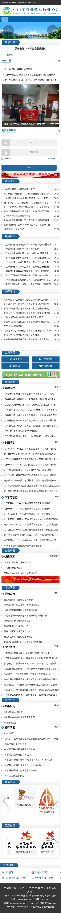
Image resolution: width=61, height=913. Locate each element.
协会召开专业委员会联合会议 (32, 216)
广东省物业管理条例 (32, 326)
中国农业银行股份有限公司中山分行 (20, 573)
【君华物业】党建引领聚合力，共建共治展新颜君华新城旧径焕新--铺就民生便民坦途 (32, 258)
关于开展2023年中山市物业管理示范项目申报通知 (27, 508)
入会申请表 (9, 733)
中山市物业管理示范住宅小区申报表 (20, 770)
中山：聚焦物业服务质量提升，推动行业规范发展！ (32, 211)
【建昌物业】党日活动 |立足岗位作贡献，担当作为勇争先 (30, 410)
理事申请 (48, 359)
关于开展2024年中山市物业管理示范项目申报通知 (27, 503)
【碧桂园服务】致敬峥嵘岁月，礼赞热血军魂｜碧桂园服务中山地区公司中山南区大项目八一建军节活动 (32, 280)
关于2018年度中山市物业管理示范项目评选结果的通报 (29, 535)
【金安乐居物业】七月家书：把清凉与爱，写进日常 (32, 284)
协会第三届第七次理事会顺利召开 (32, 189)
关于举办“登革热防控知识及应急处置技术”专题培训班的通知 (31, 486)
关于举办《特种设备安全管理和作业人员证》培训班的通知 (31, 459)
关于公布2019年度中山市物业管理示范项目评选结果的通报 (31, 530)
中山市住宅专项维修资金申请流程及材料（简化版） (32, 313)
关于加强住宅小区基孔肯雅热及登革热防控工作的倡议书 (30, 80)
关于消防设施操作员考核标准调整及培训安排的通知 (27, 470)
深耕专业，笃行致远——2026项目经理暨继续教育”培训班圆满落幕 (32, 194)
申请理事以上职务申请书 (15, 744)
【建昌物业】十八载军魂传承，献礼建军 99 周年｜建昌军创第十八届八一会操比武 (32, 262)
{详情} (10, 55)
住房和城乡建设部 (39, 872)
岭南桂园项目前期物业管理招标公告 (20, 610)
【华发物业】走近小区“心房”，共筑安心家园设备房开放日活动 (32, 253)
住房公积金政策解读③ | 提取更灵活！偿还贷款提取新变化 (30, 695)
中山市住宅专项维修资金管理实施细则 (32, 335)
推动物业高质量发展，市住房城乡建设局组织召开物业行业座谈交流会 (32, 220)
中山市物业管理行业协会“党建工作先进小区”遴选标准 (28, 760)
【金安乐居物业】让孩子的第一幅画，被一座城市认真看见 (32, 275)
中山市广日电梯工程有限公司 (17, 562)
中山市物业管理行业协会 (14, 878)
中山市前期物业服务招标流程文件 (19, 749)
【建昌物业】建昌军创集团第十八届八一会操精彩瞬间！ (32, 271)
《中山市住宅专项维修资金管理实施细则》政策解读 (32, 330)
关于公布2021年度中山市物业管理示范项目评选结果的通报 (31, 519)
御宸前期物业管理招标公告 (16, 626)
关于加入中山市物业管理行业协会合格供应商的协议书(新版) (31, 738)
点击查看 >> (55, 556)
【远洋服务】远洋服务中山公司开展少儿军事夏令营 (32, 244)
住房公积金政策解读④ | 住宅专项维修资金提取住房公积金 (30, 679)
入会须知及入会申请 (13, 712)
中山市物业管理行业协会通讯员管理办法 (22, 765)
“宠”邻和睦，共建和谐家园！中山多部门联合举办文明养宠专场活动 (32, 202)
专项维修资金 (10, 722)
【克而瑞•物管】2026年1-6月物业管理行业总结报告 (28, 653)
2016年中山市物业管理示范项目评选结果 (23, 545)
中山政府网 (7, 872)
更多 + (57, 387)
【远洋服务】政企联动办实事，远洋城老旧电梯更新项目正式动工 (32, 266)
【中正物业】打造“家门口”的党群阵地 (21, 431)
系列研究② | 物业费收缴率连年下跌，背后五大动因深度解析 (31, 690)
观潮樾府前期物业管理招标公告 (18, 621)
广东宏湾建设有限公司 (14, 568)
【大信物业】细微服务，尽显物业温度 (32, 249)
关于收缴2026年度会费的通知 (18, 69)
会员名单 (48, 366)
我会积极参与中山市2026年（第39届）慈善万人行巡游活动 (32, 224)
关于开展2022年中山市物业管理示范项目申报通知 (27, 514)
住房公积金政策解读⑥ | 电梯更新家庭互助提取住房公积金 (30, 658)
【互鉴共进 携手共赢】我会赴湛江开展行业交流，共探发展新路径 (32, 198)
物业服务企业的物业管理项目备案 (19, 717)
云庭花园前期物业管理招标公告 (18, 599)
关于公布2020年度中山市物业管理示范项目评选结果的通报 (31, 524)
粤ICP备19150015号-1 (17, 906)
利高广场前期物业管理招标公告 (18, 631)
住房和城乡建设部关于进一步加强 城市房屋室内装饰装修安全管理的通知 (32, 339)
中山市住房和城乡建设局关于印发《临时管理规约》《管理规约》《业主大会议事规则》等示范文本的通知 (32, 308)
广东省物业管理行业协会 (43, 878)
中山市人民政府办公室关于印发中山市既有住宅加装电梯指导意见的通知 (32, 322)
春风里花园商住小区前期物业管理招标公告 (23, 642)
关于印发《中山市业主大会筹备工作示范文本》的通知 (32, 304)
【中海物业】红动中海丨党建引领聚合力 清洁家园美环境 (30, 420)
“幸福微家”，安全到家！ (32, 229)
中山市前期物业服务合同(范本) (18, 754)
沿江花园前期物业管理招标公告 (18, 637)
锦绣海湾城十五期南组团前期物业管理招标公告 (25, 615)
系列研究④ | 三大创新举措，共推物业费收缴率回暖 (27, 674)
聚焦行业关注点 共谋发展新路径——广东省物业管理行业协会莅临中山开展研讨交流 (32, 207)
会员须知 (17, 359)
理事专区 (17, 366)
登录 (29, 168)
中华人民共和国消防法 (14, 776)
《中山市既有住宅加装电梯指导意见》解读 (32, 317)
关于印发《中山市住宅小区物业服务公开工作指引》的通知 (32, 299)
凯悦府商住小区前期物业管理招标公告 (21, 605)
